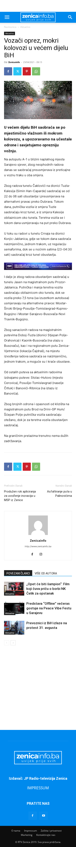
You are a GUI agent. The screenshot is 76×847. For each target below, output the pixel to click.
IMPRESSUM (38, 787)
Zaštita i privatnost (51, 830)
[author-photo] (38, 535)
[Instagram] (42, 554)
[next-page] (13, 642)
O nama (15, 830)
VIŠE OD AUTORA (46, 573)
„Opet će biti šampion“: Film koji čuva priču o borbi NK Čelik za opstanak (48, 588)
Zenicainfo (14, 62)
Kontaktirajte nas (45, 835)
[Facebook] (8, 71)
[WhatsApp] (36, 71)
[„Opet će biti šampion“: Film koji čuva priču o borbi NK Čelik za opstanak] (14, 589)
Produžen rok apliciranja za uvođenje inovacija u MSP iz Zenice (20, 496)
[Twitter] (17, 71)
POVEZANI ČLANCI (18, 573)
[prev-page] (6, 642)
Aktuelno (25, 27)
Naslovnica (10, 27)
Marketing (26, 835)
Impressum (30, 830)
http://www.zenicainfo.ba (38, 546)
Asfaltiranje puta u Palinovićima (59, 494)
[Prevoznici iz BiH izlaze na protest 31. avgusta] (14, 628)
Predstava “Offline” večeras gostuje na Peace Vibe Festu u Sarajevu (48, 608)
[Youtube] (44, 816)
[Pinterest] (27, 71)
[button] (6, 17)
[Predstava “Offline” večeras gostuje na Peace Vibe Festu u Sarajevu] (14, 608)
